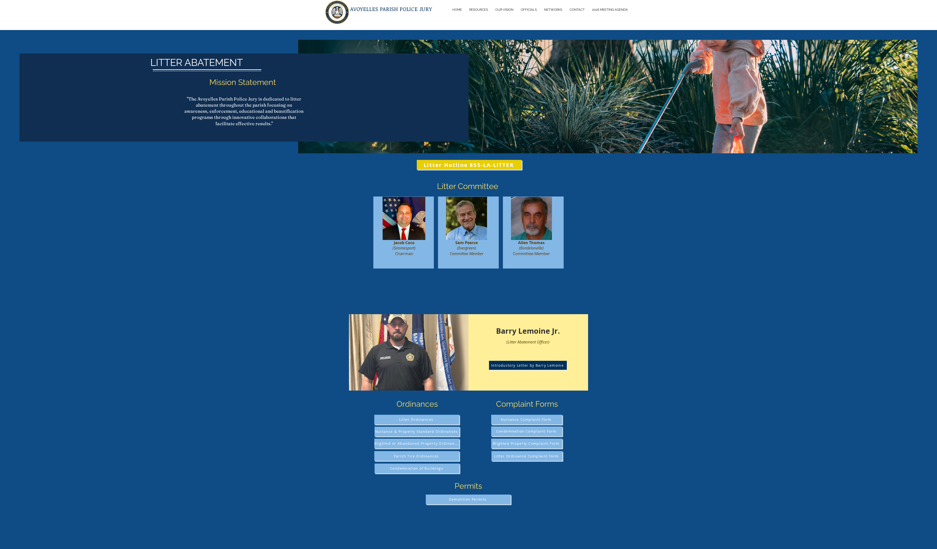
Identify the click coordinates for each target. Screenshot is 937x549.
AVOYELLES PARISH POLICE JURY (391, 8)
